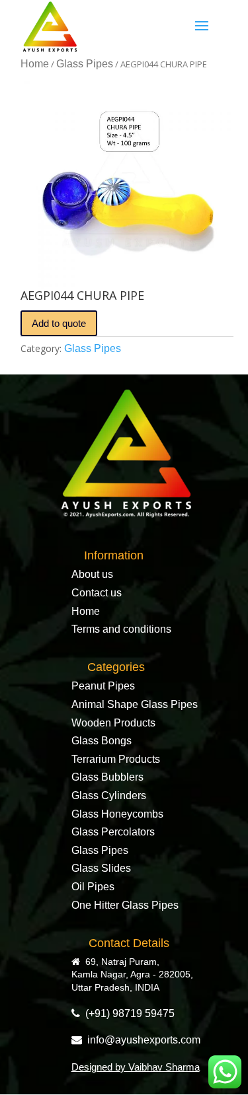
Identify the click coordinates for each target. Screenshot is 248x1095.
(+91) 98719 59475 (127, 1013)
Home (35, 63)
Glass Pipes (84, 63)
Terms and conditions (121, 629)
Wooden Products (113, 722)
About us (92, 574)
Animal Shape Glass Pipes (134, 704)
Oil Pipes (92, 886)
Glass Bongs (101, 740)
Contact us (96, 592)
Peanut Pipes (103, 685)
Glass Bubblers (107, 777)
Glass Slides (101, 868)
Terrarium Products (115, 759)
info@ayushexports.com (141, 1039)
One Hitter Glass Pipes (125, 905)
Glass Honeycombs (117, 814)
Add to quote (59, 323)
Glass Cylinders (108, 795)
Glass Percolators (113, 831)
